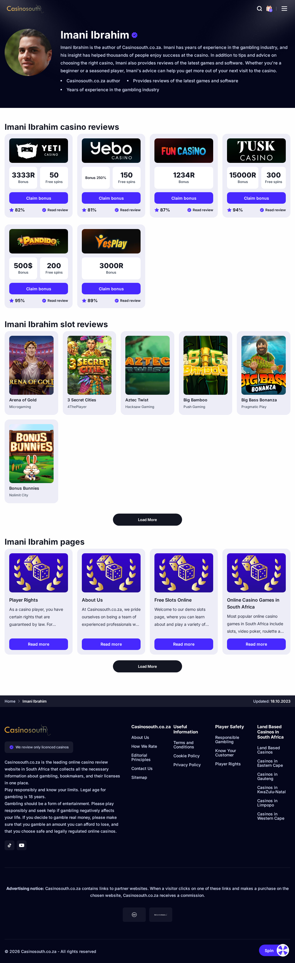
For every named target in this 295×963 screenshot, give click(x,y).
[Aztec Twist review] (147, 365)
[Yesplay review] (111, 241)
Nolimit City (18, 495)
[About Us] (111, 572)
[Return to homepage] (25, 8)
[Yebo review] (111, 150)
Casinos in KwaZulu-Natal (271, 789)
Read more (38, 644)
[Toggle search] (259, 8)
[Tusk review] (256, 150)
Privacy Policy (187, 764)
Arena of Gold (23, 399)
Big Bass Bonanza (259, 399)
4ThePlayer (77, 407)
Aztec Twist (136, 399)
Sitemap (139, 777)
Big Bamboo (195, 399)
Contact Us (142, 768)
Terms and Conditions (183, 744)
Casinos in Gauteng (267, 776)
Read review (58, 210)
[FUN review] (183, 150)
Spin (269, 950)
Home (10, 701)
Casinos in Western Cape (270, 816)
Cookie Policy (186, 756)
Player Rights (228, 764)
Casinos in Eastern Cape (270, 763)
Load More (147, 519)
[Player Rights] (38, 572)
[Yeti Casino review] (38, 150)
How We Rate (144, 746)
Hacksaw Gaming (139, 407)
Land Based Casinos (268, 749)
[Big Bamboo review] (206, 365)
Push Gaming (194, 407)
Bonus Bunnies (24, 488)
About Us (140, 737)
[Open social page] (9, 845)
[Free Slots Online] (183, 572)
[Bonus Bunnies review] (31, 453)
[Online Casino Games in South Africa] (256, 572)
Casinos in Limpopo (267, 802)
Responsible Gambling (227, 739)
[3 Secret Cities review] (89, 365)
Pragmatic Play (253, 407)
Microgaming (20, 407)
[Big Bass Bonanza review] (263, 365)
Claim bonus (38, 198)
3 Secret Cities (81, 399)
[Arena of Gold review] (31, 365)
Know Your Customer (225, 752)
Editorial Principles (141, 757)
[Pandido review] (38, 241)
